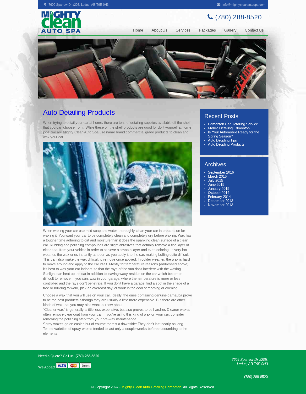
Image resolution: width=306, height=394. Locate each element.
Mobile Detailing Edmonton (229, 128)
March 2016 (217, 176)
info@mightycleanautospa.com (244, 4)
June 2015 (216, 184)
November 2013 (220, 205)
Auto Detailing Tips (222, 140)
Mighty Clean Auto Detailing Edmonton (151, 387)
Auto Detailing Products (79, 112)
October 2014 (218, 193)
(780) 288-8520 (238, 17)
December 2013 (220, 201)
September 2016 (221, 172)
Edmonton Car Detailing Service (233, 124)
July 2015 (215, 180)
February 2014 (219, 197)
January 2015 (218, 189)
